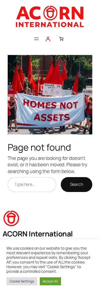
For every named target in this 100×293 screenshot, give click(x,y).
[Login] (48, 39)
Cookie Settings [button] (21, 281)
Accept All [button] (50, 281)
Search (76, 184)
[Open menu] (36, 39)
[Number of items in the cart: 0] (61, 39)
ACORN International (38, 234)
